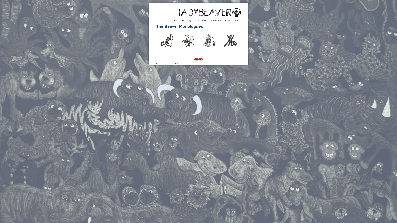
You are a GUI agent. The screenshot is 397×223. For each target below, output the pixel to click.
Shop (227, 20)
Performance (216, 20)
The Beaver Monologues (179, 26)
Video (205, 20)
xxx (201, 59)
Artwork (173, 20)
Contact (236, 20)
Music (196, 20)
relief (196, 59)
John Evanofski (169, 64)
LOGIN (177, 64)
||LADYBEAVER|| (154, 64)
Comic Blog (185, 20)
